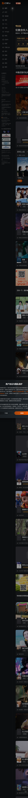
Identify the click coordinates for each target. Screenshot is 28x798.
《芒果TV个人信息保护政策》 (18, 391)
